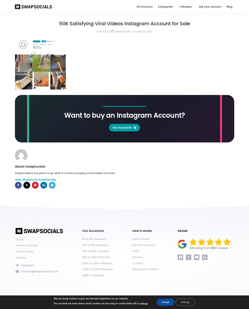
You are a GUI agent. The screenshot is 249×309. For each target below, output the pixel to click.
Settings (185, 302)
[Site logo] (33, 6)
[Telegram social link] (52, 185)
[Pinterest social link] (35, 185)
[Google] (205, 257)
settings (143, 303)
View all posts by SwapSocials (35, 179)
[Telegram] (180, 257)
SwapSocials (123, 31)
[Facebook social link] (18, 185)
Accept (165, 302)
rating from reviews (209, 248)
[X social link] (26, 185)
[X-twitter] (188, 257)
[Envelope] (196, 257)
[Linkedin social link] (43, 185)
